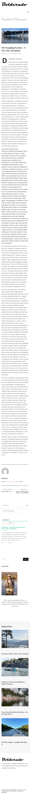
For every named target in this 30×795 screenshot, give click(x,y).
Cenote (7, 791)
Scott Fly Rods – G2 (7, 490)
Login (26, 505)
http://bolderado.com (9, 481)
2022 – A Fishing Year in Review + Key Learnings (22, 491)
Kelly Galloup (22, 149)
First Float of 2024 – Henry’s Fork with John (15, 654)
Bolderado (4, 53)
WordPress (4, 792)
